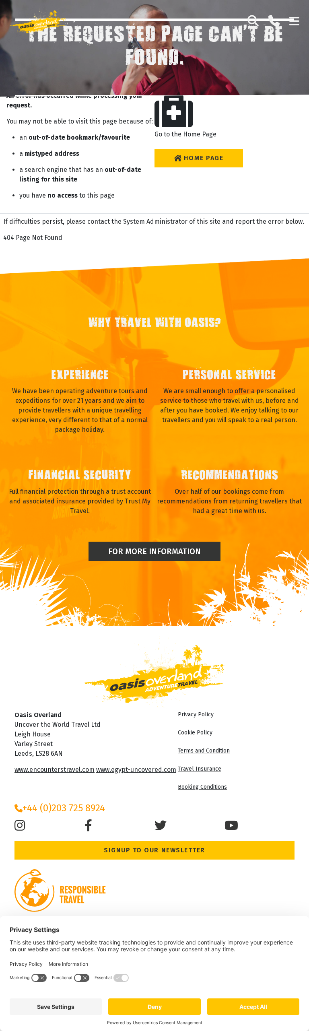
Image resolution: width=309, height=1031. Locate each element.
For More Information (154, 551)
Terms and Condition (204, 750)
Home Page (204, 158)
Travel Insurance (199, 768)
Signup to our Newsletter (154, 850)
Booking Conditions (202, 787)
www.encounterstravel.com (54, 769)
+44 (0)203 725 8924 (64, 808)
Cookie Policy (195, 732)
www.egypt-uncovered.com (136, 769)
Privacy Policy (196, 714)
